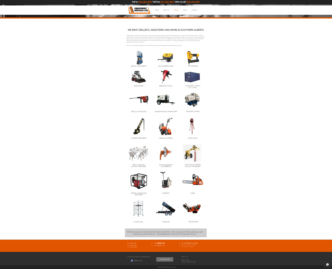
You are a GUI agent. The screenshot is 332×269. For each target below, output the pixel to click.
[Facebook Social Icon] (132, 260)
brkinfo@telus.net (159, 245)
